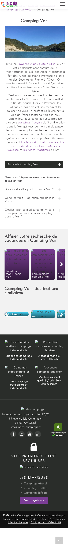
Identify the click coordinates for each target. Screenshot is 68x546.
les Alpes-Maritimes (36, 150)
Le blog (41, 519)
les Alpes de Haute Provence (40, 142)
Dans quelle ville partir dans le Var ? (29, 189)
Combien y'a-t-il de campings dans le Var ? (29, 200)
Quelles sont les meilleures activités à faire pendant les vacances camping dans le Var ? (29, 213)
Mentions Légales (18, 522)
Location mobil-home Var (17, 264)
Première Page (11, 519)
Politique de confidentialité (46, 522)
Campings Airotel (35, 483)
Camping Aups (43, 314)
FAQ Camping (56, 519)
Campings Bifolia (35, 493)
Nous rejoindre (34, 500)
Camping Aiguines (17, 314)
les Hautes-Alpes (46, 146)
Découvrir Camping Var (22, 164)
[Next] (61, 264)
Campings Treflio (35, 488)
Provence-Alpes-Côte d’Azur (36, 64)
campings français (30, 122)
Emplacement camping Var (43, 264)
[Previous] (6, 264)
